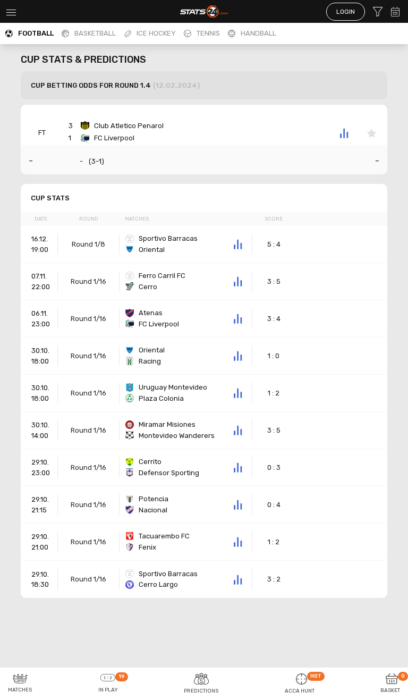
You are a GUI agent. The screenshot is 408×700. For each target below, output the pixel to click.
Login (345, 11)
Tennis (208, 33)
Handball (258, 33)
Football (36, 33)
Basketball (95, 33)
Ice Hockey (156, 33)
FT (42, 133)
